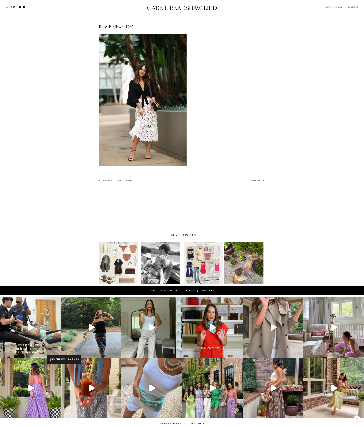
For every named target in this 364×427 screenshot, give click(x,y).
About (153, 290)
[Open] (30, 327)
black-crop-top (116, 26)
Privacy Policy (191, 290)
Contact (163, 290)
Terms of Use (207, 290)
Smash (200, 423)
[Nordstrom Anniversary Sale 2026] (118, 283)
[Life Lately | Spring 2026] (243, 283)
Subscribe (353, 7)
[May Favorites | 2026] (203, 283)
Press (179, 290)
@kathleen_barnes (64, 359)
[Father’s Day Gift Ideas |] (160, 283)
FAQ (171, 290)
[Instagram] (57, 354)
